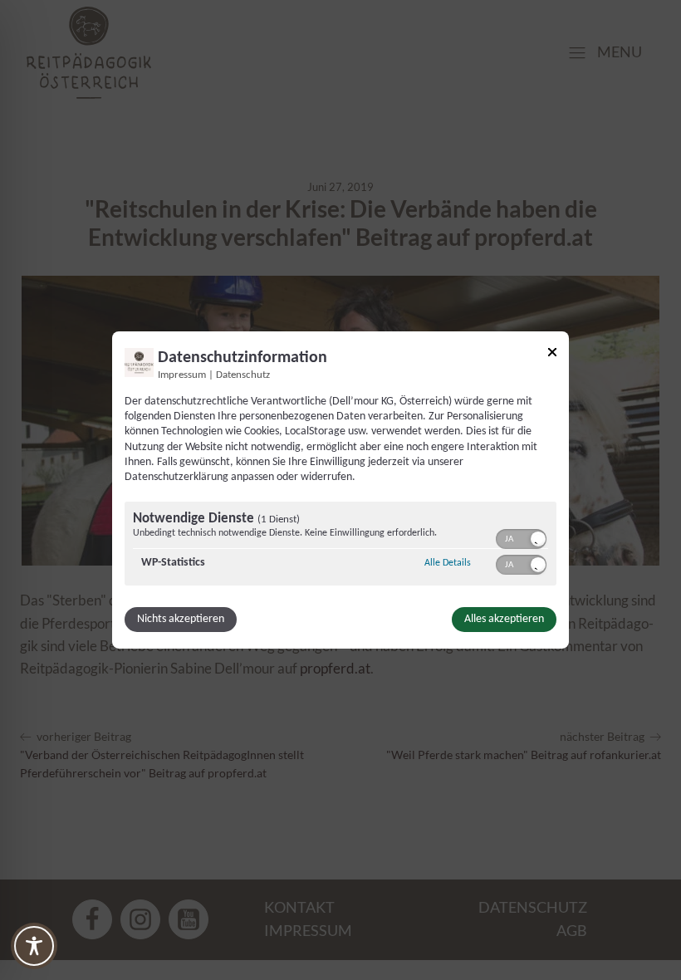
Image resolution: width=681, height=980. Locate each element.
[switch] (521, 537)
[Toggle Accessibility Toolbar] (34, 946)
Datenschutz (243, 375)
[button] (538, 539)
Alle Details (447, 562)
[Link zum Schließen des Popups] (552, 355)
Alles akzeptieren (504, 619)
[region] (340, 546)
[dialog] (340, 490)
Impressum (182, 375)
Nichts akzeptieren (180, 619)
